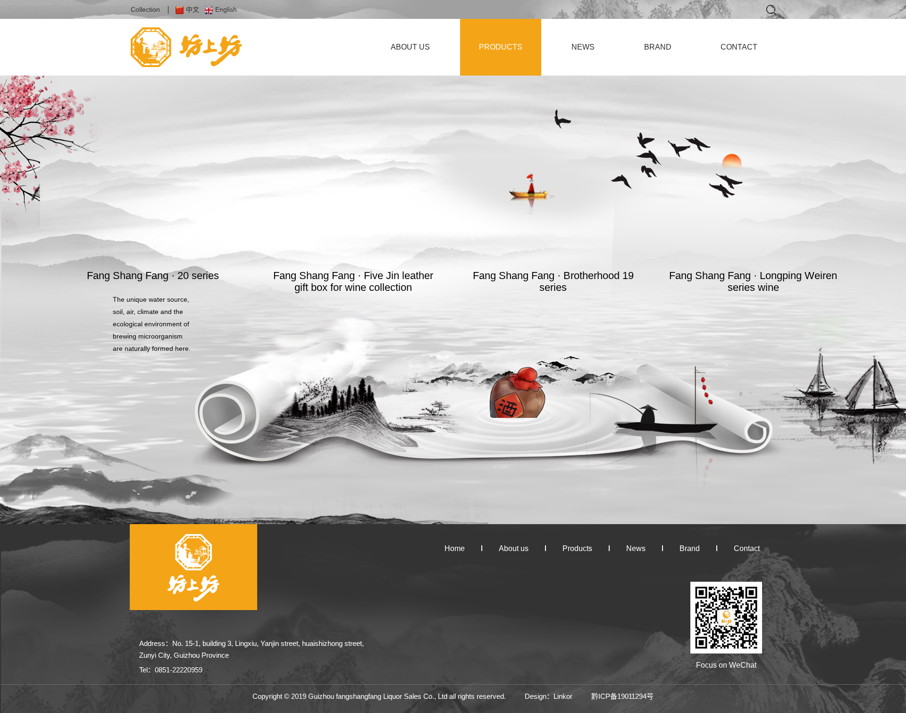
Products (577, 548)
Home (455, 548)
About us (513, 548)
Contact (747, 548)
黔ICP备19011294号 (622, 696)
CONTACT (739, 47)
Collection (145, 9)
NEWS (583, 47)
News (636, 548)
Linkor (563, 696)
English (226, 9)
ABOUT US (410, 47)
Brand (690, 548)
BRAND (657, 47)
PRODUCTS (500, 47)
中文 (192, 9)
